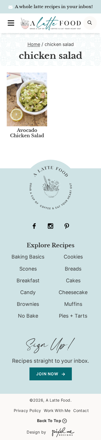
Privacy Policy (27, 410)
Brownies (28, 304)
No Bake (28, 316)
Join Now (47, 373)
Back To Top (49, 420)
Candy (28, 292)
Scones (28, 269)
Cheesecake (73, 292)
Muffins (73, 304)
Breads (73, 269)
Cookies (73, 257)
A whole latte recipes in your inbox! (53, 6)
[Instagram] (50, 226)
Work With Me (57, 410)
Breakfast (28, 280)
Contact (81, 410)
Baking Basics (28, 257)
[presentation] (27, 99)
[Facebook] (34, 226)
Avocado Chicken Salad (27, 132)
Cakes (73, 280)
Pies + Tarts (73, 316)
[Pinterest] (67, 226)
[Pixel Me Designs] (61, 432)
